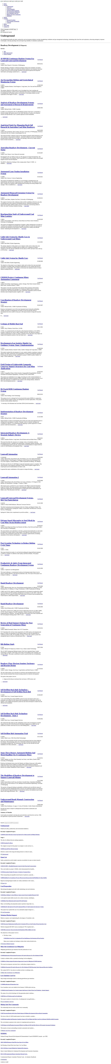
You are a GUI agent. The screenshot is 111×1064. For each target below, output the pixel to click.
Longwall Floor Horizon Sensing (9, 848)
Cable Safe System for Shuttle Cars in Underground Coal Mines (15, 238)
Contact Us (6, 26)
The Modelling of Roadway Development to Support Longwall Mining (17, 776)
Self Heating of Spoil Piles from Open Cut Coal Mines (14, 1042)
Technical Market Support (13, 10)
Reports (5, 5)
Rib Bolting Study (7, 644)
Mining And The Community (14, 14)
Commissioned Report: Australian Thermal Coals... (14, 1054)
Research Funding (11, 20)
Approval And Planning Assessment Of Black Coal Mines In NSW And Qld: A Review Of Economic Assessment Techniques (28, 1025)
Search (5, 17)
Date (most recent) (8, 53)
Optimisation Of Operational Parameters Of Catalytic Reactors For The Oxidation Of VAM (22, 955)
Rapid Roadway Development (12, 583)
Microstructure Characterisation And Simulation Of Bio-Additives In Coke (18, 929)
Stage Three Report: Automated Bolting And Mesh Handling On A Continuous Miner (18, 754)
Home (5, 3)
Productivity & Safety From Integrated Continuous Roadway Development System (17, 564)
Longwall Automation (9, 454)
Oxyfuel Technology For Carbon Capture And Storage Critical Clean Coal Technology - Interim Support (25, 990)
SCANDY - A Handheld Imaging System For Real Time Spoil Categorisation (18, 866)
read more (24, 71)
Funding (6, 18)
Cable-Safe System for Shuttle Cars (14, 258)
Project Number (7, 54)
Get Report (40, 59)
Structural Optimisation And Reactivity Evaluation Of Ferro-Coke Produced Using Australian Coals (23, 924)
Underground (10, 6)
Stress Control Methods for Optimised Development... (14, 1048)
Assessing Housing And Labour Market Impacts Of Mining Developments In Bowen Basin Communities (24, 1013)
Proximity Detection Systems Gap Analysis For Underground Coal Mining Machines (20, 834)
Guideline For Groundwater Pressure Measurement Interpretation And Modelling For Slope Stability (24, 877)
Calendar (9, 22)
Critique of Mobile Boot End (12, 324)
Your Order (6, 25)
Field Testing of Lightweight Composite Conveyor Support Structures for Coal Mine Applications (18, 366)
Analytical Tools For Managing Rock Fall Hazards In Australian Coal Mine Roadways (18, 126)
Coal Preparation (11, 9)
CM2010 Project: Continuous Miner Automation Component (15, 278)
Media (5, 24)
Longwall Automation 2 (10, 477)
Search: (2, 822)
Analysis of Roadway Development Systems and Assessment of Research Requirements (17, 104)
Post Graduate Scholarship (13, 21)
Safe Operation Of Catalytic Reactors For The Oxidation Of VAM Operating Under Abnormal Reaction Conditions (26, 967)
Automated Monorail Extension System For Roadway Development (17, 194)
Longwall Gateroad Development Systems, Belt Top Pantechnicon (17, 499)
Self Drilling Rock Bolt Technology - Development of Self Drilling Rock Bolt (16, 691)
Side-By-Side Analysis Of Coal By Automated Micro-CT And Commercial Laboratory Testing (22, 906)
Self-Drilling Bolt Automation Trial (14, 733)
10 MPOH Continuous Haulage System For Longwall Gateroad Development (17, 60)
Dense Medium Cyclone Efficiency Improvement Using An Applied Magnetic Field (20, 895)
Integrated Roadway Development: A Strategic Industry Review (15, 434)
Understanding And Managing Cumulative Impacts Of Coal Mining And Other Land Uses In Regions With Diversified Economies (30, 1019)
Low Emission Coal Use (12, 13)
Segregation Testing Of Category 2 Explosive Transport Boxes (15, 872)
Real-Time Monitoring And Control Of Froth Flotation (14, 900)
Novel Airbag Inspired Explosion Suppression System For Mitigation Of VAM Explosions (21, 961)
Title (5, 51)
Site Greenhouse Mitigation (13, 12)
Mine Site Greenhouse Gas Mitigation (12, 946)
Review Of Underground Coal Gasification (11, 996)
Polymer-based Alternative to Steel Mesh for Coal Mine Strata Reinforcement (18, 521)
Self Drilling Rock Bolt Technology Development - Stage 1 (14, 715)
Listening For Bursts (7, 843)
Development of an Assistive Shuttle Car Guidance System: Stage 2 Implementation (17, 344)
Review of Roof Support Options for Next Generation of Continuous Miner (17, 624)
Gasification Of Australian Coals (9, 984)
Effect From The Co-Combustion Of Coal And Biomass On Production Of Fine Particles (24, 938)
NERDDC (9, 16)
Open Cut (9, 7)
